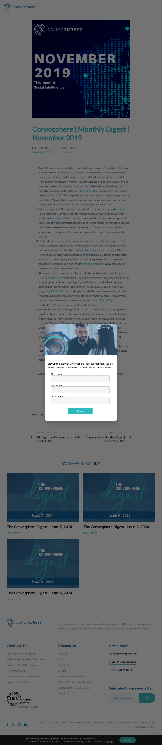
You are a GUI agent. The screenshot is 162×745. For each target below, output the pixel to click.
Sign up (80, 411)
